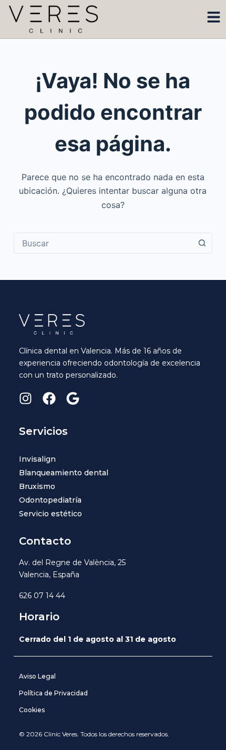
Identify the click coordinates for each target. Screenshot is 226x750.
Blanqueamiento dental (63, 472)
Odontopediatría (50, 500)
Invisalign (37, 459)
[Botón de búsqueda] (202, 243)
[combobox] (103, 243)
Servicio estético (50, 513)
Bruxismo (37, 486)
